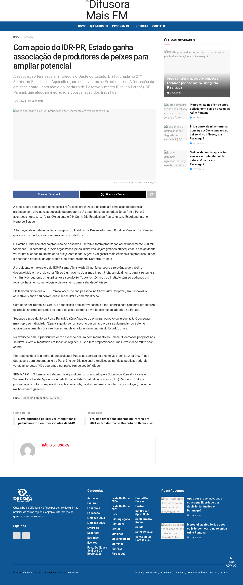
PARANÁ (116, 548)
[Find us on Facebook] (17, 535)
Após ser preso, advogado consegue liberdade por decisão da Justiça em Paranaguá (193, 83)
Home (82, 26)
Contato (158, 26)
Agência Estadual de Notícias (41, 398)
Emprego (93, 527)
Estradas (93, 537)
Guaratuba (118, 524)
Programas (120, 26)
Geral (114, 514)
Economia (28, 37)
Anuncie (179, 572)
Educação (93, 513)
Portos (139, 506)
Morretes (117, 543)
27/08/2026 (175, 93)
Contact (225, 572)
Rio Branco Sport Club (142, 513)
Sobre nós (151, 572)
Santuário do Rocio (143, 521)
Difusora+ (27, 572)
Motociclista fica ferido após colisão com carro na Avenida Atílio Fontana (210, 108)
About (138, 572)
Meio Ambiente (120, 538)
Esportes (93, 532)
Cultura (92, 503)
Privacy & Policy (196, 572)
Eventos (92, 542)
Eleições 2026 (96, 522)
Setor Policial (144, 532)
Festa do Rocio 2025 (121, 508)
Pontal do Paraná (141, 500)
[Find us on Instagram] (26, 535)
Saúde (139, 527)
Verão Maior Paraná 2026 (143, 538)
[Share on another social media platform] (151, 194)
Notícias (142, 26)
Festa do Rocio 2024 (121, 500)
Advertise (166, 572)
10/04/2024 (19, 100)
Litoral (115, 528)
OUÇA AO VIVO (231, 563)
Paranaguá (118, 553)
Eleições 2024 (96, 517)
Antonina (93, 498)
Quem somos (99, 26)
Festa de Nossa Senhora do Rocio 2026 (97, 550)
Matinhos (117, 533)
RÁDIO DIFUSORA (55, 445)
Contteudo (72, 572)
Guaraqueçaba (120, 519)
